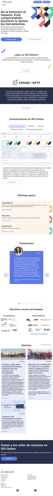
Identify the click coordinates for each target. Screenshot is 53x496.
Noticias (3, 483)
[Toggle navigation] (49, 4)
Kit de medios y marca (6, 487)
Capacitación (4, 477)
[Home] (7, 2)
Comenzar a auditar (11, 39)
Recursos (3, 479)
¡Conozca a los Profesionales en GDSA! (12, 418)
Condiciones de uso (32, 477)
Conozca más (26, 70)
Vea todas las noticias (46, 344)
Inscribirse (9, 458)
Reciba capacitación (7, 209)
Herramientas (4, 476)
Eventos (3, 486)
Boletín (2, 484)
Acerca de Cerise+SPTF (34, 39)
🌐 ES (4, 4)
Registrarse (47, 2)
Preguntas (29, 474)
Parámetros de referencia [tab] (34, 129)
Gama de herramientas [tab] (17, 126)
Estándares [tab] (31, 126)
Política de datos (31, 479)
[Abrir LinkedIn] (17, 490)
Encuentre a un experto (7, 231)
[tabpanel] (26, 158)
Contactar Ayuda (31, 476)
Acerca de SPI (4, 474)
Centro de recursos (6, 220)
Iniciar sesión (37, 2)
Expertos (3, 480)
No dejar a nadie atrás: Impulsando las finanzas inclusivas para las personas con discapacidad (12, 369)
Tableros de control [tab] (17, 129)
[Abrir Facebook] (35, 490)
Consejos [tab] (40, 126)
